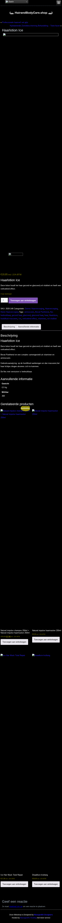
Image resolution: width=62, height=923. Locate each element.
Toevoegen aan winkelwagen (23, 300)
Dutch (11, 2)
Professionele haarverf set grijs (15, 22)
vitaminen (42, 319)
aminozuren (29, 312)
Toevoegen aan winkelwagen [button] (14, 642)
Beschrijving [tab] (9, 327)
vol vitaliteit (52, 319)
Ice (20, 319)
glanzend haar (37, 315)
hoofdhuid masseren (9, 319)
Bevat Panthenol (42, 312)
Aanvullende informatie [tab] (28, 327)
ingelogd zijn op (15, 906)
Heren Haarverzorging (10, 312)
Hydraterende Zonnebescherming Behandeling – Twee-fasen (35, 26)
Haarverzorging (51, 309)
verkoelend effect (29, 319)
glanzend (27, 315)
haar (46, 315)
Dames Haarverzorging (34, 309)
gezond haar (17, 315)
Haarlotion (53, 315)
